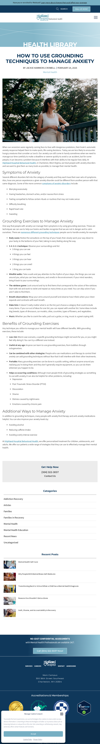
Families (8, 511)
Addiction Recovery (13, 499)
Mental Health (50, 72)
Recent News (10, 536)
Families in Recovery (14, 517)
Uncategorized (11, 542)
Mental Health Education (16, 530)
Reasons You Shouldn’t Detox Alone (33, 598)
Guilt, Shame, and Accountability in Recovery (37, 610)
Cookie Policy (27, 739)
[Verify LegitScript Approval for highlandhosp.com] (84, 708)
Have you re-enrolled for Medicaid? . (50, 2)
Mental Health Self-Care (28, 562)
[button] (61, 714)
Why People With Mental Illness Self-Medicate (36, 574)
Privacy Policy (37, 739)
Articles (7, 505)
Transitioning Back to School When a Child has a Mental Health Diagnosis (48, 586)
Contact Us (50, 476)
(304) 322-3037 (50, 472)
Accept (33, 734)
